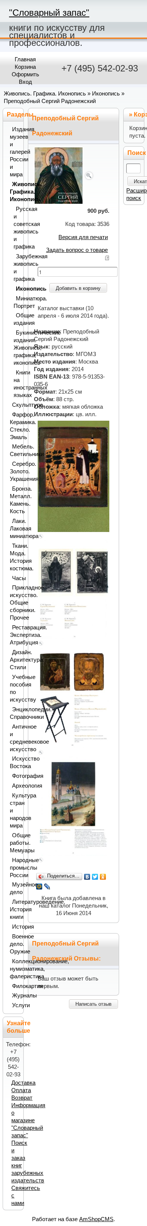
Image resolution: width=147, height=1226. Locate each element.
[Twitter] (95, 877)
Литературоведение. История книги (15, 909)
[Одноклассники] (103, 877)
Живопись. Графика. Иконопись (45, 94)
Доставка (23, 1083)
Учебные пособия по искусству (15, 688)
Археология (16, 786)
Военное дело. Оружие (15, 944)
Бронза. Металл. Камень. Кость (15, 500)
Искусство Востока (15, 762)
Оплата (21, 1090)
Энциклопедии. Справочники (15, 713)
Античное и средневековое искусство (15, 738)
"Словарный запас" (49, 13)
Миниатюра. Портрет (17, 302)
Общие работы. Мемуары (15, 842)
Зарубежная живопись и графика (17, 267)
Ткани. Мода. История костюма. (15, 557)
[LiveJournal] (47, 886)
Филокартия (16, 986)
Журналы (16, 996)
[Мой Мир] (39, 886)
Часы (16, 578)
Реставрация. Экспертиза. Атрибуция (15, 635)
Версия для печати (83, 237)
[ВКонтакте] (87, 877)
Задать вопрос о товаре (77, 250)
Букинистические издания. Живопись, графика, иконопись (17, 348)
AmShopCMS (96, 1219)
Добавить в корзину (78, 288)
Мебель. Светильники (15, 450)
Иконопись (106, 94)
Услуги (16, 1005)
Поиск (136, 153)
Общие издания (17, 319)
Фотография (16, 776)
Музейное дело (15, 888)
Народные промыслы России (15, 867)
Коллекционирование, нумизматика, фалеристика (15, 968)
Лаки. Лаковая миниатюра (15, 528)
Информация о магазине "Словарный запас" (28, 1120)
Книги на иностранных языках (17, 384)
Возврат (21, 1098)
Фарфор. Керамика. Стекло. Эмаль (15, 426)
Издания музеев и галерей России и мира (15, 151)
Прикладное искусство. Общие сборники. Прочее (15, 603)
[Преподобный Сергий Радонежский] (64, 175)
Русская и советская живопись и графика (17, 228)
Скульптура (16, 405)
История (16, 927)
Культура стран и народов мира (15, 811)
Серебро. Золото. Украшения (15, 471)
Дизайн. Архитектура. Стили (15, 659)
